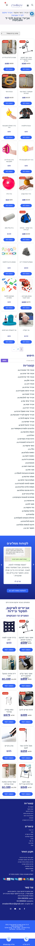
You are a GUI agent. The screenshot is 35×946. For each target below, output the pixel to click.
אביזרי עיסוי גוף (28, 401)
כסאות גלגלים (29, 452)
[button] (27, 6)
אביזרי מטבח (29, 394)
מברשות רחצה (29, 466)
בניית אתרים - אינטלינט (17, 929)
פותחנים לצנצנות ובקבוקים (24, 497)
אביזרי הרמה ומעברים (26, 391)
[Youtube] (15, 909)
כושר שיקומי (18, 13)
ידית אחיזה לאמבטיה (26, 442)
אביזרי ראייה (29, 408)
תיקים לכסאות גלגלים (26, 525)
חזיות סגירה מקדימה (26, 439)
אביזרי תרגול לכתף (27, 425)
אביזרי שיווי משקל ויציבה (25, 411)
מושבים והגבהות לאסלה (25, 473)
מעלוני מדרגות (29, 477)
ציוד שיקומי (30, 507)
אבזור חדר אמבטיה (27, 370)
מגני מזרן (30, 470)
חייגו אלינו (26, 944)
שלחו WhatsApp (9, 944)
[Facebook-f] (24, 909)
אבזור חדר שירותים (27, 377)
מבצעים (31, 463)
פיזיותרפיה (30, 501)
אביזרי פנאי (30, 404)
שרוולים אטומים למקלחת (25, 518)
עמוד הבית (29, 13)
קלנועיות (31, 514)
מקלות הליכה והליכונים (26, 487)
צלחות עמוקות (29, 511)
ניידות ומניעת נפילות (26, 490)
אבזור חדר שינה (28, 373)
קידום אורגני (8, 927)
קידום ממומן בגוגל (17, 926)
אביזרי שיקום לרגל (27, 418)
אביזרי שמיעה (29, 422)
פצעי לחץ (30, 504)
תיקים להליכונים (28, 521)
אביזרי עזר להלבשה (27, 398)
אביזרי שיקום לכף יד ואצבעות (23, 415)
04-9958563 (21, 901)
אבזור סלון (30, 380)
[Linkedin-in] (20, 909)
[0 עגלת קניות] (7, 5)
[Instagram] (11, 909)
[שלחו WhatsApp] (8, 939)
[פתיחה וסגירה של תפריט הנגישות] (32, 13)
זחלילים (31, 435)
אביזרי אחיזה (29, 387)
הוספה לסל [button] (26, 69)
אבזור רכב (30, 384)
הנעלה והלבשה (28, 432)
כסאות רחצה (29, 456)
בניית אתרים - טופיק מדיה (21, 927)
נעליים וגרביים (29, 494)
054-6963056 (23, 898)
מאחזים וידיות (29, 459)
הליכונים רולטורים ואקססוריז (23, 428)
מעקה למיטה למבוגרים (25, 483)
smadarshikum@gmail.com (13, 904)
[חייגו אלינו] (26, 939)
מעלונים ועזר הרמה (27, 480)
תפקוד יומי (30, 528)
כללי (32, 449)
